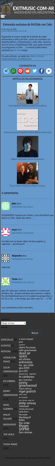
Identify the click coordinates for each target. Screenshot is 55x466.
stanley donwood (26, 409)
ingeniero (32, 374)
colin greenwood (27, 350)
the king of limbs (25, 418)
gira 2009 (24, 368)
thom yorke (24, 427)
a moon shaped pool (26, 340)
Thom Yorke (10, 444)
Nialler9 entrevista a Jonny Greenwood (27, 159)
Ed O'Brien (9, 381)
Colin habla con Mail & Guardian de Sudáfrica (27, 105)
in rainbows (26, 376)
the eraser (23, 414)
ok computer (23, 397)
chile (33, 56)
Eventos (6, 345)
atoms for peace (27, 347)
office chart (23, 394)
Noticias (23, 31)
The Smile (8, 434)
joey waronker (25, 379)
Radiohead (9, 424)
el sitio (17, 50)
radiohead (24, 406)
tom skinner (25, 432)
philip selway (27, 403)
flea (20, 365)
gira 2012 (23, 371)
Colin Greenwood (10, 31)
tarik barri (24, 411)
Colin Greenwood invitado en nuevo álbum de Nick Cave (27, 132)
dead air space (24, 354)
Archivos (5, 319)
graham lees (23, 374)
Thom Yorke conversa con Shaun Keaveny (27, 186)
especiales (7, 339)
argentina (22, 345)
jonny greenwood (28, 384)
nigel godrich (27, 391)
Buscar (4, 327)
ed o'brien (24, 359)
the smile (24, 423)
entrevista (24, 58)
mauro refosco (25, 388)
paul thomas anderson (26, 400)
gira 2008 (28, 365)
